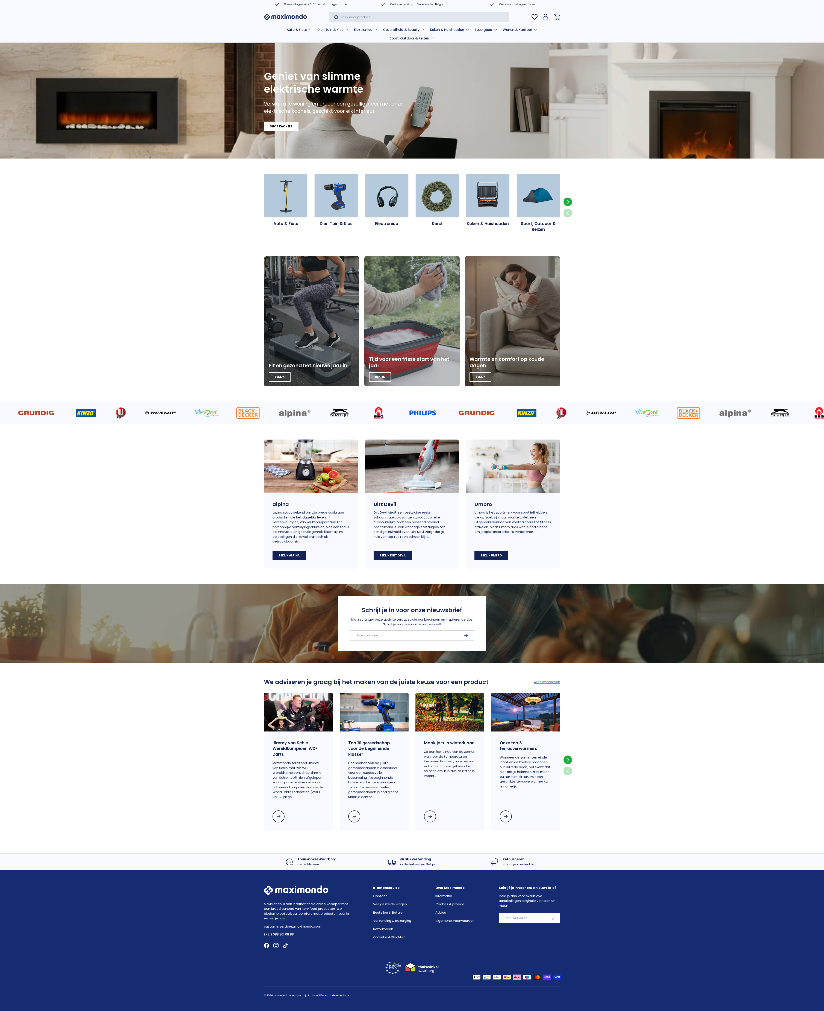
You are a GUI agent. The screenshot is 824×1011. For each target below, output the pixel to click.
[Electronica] (386, 195)
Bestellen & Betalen (388, 912)
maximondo (281, 995)
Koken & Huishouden (447, 29)
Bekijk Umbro (491, 555)
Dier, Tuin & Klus (330, 29)
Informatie (443, 896)
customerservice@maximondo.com (292, 926)
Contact (380, 896)
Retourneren (383, 929)
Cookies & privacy (449, 904)
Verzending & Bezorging (392, 920)
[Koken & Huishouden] (487, 195)
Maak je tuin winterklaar (449, 743)
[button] (557, 17)
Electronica (386, 224)
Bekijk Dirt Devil (393, 555)
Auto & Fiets (297, 29)
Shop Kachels (281, 126)
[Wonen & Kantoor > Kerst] (437, 195)
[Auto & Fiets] (285, 195)
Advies (440, 912)
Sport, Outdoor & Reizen (409, 38)
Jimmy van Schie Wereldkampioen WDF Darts (295, 748)
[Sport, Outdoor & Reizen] (538, 195)
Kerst (437, 224)
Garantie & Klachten (389, 937)
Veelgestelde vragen (390, 904)
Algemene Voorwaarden (454, 920)
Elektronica (363, 29)
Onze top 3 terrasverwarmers (518, 746)
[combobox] (419, 17)
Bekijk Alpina (289, 555)
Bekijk (280, 377)
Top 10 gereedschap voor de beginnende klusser (369, 748)
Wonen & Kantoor (517, 29)
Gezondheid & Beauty (401, 29)
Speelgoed (483, 29)
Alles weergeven (547, 682)
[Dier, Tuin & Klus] (336, 195)
